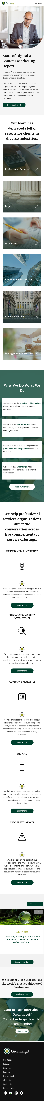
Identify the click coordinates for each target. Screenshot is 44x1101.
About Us (7, 1080)
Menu (40, 3)
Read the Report (14, 105)
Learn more (22, 605)
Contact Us (7, 1084)
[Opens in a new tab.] (6, 1093)
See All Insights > (22, 962)
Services (7, 1068)
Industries (7, 1064)
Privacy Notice (9, 1088)
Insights (6, 1072)
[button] (22, 1031)
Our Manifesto (9, 1076)
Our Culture (7, 1060)
